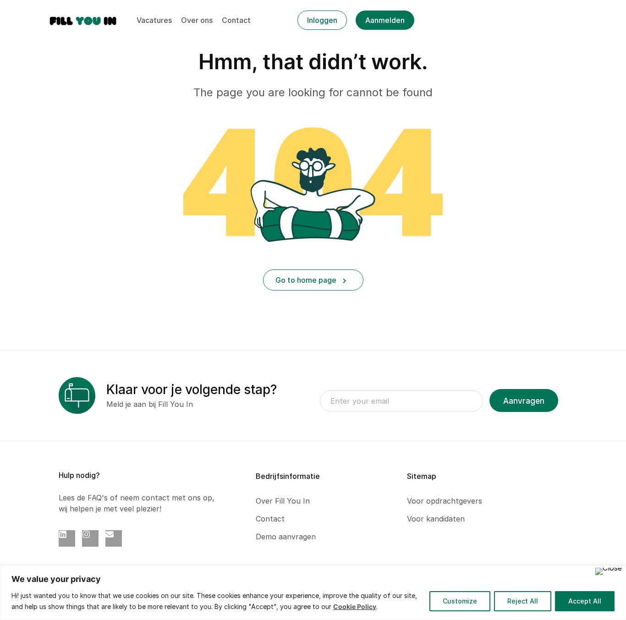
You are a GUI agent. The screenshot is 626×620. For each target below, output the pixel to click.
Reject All (522, 601)
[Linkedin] (67, 538)
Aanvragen (523, 401)
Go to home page (306, 280)
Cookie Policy (354, 606)
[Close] (608, 571)
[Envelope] (113, 538)
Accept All (584, 601)
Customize (460, 601)
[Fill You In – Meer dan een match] (83, 19)
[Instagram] (90, 538)
